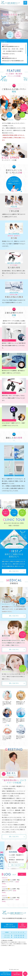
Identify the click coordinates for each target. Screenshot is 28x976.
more (22, 874)
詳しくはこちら (14, 615)
